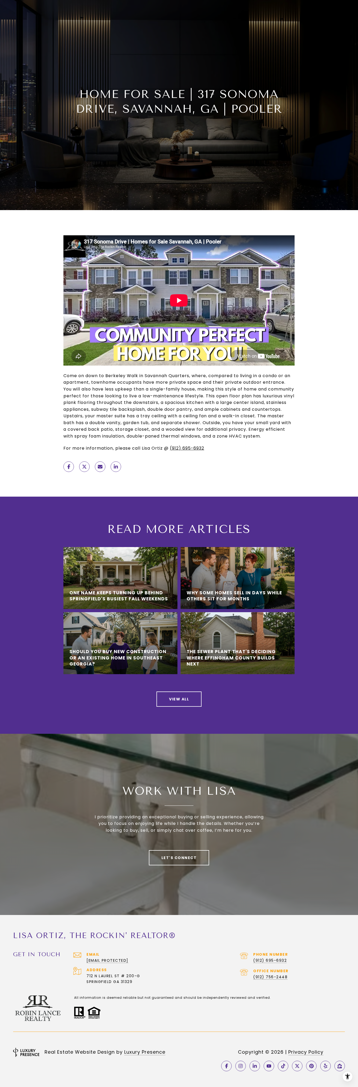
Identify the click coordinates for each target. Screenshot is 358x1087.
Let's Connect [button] (179, 857)
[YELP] (325, 1066)
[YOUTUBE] (269, 1066)
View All (179, 699)
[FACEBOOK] (226, 1066)
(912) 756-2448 (270, 977)
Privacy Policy (305, 1052)
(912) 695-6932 (187, 448)
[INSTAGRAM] (240, 1066)
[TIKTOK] (283, 1066)
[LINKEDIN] (254, 1066)
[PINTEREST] (311, 1066)
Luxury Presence (144, 1052)
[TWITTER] (297, 1066)
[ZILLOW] (339, 1066)
